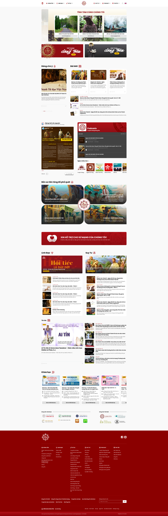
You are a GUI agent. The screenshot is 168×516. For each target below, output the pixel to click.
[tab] (42, 111)
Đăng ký (116, 53)
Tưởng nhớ (43, 458)
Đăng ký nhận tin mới (103, 499)
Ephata (100, 463)
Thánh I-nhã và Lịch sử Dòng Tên (47, 451)
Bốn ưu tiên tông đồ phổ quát (55, 182)
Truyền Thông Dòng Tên (104, 450)
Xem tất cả (123, 133)
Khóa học (46, 372)
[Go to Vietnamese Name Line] (47, 415)
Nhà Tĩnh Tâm (59, 502)
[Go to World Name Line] (105, 416)
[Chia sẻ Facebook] (47, 174)
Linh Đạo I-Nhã (59, 452)
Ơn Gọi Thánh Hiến (88, 459)
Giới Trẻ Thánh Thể (74, 470)
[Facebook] (122, 437)
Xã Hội (86, 463)
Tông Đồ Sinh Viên (74, 468)
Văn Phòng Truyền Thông (75, 485)
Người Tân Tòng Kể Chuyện (104, 452)
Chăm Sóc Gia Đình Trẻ (75, 473)
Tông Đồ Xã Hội (73, 464)
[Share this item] (65, 106)
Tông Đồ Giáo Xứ (73, 460)
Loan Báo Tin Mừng (74, 458)
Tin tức (43, 320)
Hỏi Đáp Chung (116, 508)
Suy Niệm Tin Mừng (89, 471)
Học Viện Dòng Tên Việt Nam (88, 499)
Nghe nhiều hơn (83, 161)
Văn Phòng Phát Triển (74, 483)
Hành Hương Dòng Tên (75, 481)
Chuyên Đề (87, 465)
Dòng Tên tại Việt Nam (46, 455)
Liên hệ (73, 54)
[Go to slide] (80, 38)
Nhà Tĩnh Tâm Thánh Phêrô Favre (75, 453)
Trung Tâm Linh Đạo (74, 450)
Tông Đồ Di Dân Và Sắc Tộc (75, 466)
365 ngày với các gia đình (104, 469)
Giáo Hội (86, 508)
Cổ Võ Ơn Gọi (73, 477)
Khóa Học (116, 459)
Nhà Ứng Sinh (67, 502)
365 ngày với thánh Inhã (104, 465)
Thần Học (87, 452)
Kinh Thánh (87, 450)
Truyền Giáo (87, 456)
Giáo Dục (72, 479)
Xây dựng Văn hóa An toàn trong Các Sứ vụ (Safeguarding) (47, 461)
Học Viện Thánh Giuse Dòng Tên (76, 490)
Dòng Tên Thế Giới (45, 499)
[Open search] (122, 3)
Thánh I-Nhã (58, 450)
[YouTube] (125, 437)
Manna (100, 459)
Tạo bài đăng (58, 508)
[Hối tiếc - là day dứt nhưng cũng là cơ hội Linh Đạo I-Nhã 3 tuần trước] (61, 265)
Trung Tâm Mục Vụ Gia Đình (47, 502)
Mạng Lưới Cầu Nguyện (75, 462)
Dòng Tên (43, 466)
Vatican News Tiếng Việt (104, 456)
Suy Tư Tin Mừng (88, 469)
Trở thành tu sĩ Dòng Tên (46, 453)
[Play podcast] (86, 141)
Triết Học (86, 454)
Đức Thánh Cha (117, 450)
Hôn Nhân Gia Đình (89, 461)
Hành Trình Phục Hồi (103, 454)
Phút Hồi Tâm (58, 456)
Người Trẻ (101, 508)
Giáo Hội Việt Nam (117, 454)
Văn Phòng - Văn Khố (74, 488)
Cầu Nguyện (87, 467)
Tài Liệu (96, 508)
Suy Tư (89, 253)
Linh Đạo (45, 253)
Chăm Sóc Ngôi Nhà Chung (76, 475)
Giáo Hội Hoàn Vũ (117, 452)
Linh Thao (58, 454)
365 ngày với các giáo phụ (104, 467)
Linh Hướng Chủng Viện (75, 455)
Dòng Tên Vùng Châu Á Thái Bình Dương (60, 499)
